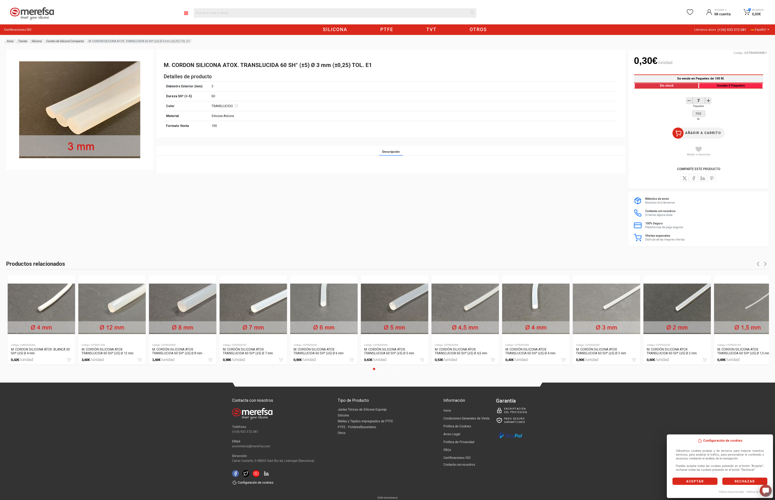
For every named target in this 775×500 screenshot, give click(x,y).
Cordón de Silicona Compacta (65, 41)
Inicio (10, 41)
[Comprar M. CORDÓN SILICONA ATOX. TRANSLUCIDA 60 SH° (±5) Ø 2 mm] (704, 359)
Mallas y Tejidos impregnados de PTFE (365, 421)
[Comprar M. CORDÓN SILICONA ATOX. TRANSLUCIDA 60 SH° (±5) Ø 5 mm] (422, 359)
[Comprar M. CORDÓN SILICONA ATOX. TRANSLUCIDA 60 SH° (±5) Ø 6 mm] (351, 359)
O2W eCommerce (387, 497)
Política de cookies (758, 491)
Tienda (22, 41)
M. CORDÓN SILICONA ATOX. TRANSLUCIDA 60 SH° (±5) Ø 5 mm (389, 351)
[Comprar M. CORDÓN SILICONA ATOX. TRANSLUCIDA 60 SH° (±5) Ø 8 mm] (210, 359)
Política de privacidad (731, 491)
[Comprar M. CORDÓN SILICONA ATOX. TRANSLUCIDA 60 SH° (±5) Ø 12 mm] (139, 359)
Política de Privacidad (458, 442)
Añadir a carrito (703, 133)
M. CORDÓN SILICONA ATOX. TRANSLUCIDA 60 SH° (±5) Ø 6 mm (318, 351)
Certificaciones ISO (17, 29)
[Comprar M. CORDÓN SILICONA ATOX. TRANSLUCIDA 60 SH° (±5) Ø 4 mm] (563, 359)
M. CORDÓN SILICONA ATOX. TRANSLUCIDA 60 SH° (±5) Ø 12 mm (107, 351)
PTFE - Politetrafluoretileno (357, 427)
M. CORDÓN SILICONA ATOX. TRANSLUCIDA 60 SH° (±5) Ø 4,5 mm (461, 351)
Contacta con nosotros (459, 465)
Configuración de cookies (255, 482)
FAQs (447, 450)
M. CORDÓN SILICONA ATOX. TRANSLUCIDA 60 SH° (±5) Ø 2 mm (672, 351)
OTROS (478, 29)
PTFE (386, 29)
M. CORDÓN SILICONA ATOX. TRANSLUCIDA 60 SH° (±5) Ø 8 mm (177, 351)
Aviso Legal (451, 434)
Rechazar (745, 481)
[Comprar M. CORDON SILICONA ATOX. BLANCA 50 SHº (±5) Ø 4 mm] (68, 359)
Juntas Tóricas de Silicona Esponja (362, 409)
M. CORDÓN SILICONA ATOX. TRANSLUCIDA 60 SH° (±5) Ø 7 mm (248, 351)
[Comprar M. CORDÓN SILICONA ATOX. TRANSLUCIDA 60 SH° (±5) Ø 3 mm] (634, 359)
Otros (342, 433)
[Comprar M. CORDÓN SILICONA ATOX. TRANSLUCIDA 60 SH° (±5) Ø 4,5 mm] (492, 359)
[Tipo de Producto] (186, 13)
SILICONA (335, 29)
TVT (431, 29)
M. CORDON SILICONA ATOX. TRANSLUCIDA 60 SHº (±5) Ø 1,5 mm (743, 351)
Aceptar (695, 481)
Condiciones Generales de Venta (466, 418)
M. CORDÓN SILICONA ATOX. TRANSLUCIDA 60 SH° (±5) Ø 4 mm (530, 351)
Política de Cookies (457, 426)
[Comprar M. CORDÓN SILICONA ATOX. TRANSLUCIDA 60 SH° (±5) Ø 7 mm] (280, 359)
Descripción (391, 152)
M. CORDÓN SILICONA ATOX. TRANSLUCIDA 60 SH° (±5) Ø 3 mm (601, 351)
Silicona (37, 41)
